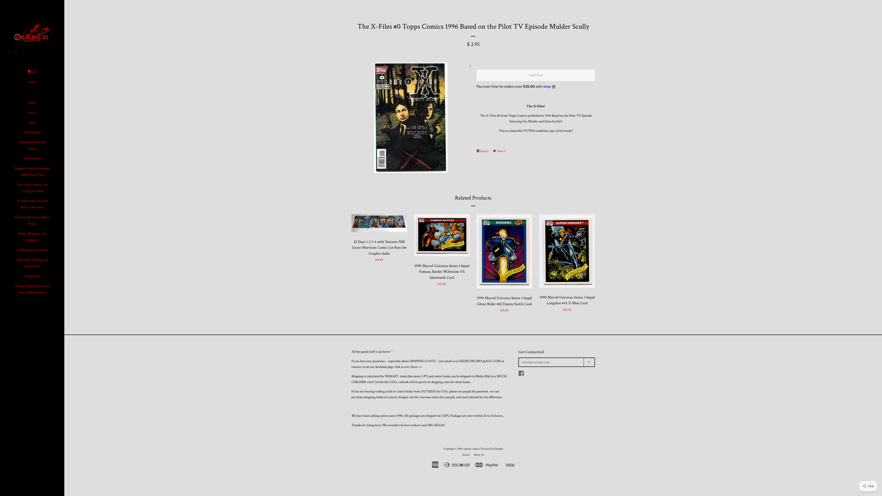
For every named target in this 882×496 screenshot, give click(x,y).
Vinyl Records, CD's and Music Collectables (32, 204)
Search (32, 112)
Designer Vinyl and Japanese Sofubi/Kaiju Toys (32, 171)
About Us (479, 455)
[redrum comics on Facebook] (521, 374)
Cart (34, 72)
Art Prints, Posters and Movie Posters (32, 220)
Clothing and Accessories (32, 250)
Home (32, 103)
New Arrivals (32, 132)
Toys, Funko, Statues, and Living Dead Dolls (32, 188)
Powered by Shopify (492, 449)
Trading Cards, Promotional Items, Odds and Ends (32, 289)
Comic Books (32, 158)
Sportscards (32, 276)
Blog (32, 122)
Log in (32, 82)
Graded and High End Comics (32, 145)
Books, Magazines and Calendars (32, 236)
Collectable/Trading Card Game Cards (32, 263)
